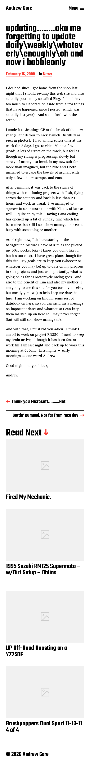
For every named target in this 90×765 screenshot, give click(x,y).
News (47, 74)
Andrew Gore (19, 8)
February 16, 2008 (20, 74)
